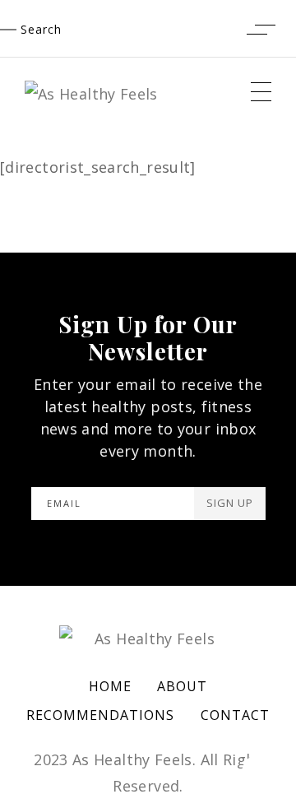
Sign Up (229, 502)
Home (110, 686)
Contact (235, 715)
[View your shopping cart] (223, 28)
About (182, 686)
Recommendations (100, 715)
